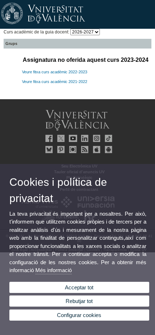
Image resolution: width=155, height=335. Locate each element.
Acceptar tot (79, 287)
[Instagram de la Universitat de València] (95, 138)
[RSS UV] (83, 149)
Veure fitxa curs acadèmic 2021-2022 (54, 81)
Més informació (53, 270)
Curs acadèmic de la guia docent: (37, 32)
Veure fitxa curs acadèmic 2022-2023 (54, 72)
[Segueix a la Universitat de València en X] (59, 138)
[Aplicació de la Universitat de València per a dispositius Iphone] (95, 149)
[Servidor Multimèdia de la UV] (71, 149)
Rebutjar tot (79, 301)
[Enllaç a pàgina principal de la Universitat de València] (77, 24)
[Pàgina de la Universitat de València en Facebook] (48, 138)
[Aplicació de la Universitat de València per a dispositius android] (107, 149)
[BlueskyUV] (48, 149)
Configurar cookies (79, 315)
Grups (11, 43)
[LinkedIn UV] (83, 138)
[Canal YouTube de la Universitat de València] (71, 138)
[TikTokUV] (107, 138)
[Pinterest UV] (59, 149)
